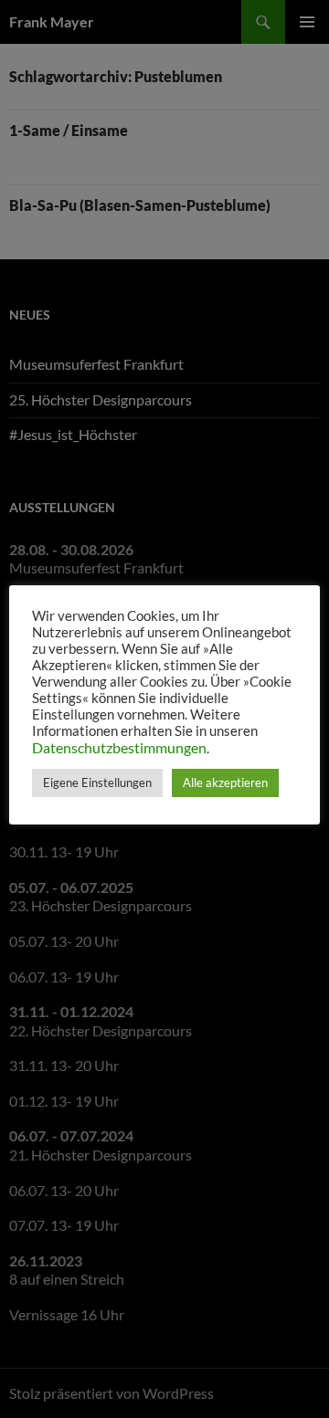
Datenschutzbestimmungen (119, 747)
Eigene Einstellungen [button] (97, 782)
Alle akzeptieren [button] (225, 782)
